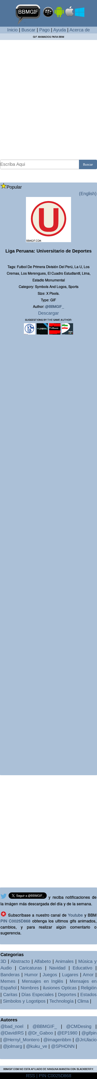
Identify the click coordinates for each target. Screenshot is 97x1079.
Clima (83, 1001)
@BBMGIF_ (54, 306)
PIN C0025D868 (15, 921)
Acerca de (79, 29)
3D (3, 961)
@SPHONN (62, 1046)
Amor (88, 974)
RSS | (31, 1075)
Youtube (75, 915)
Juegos (50, 974)
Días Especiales (37, 994)
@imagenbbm (57, 1039)
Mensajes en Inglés (42, 981)
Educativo (82, 967)
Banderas (10, 974)
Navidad (57, 967)
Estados (88, 994)
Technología (61, 1001)
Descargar (48, 313)
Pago (44, 29)
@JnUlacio (86, 1039)
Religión (89, 987)
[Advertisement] (48, 99)
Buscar (28, 29)
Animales (64, 961)
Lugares (70, 974)
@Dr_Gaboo (40, 1032)
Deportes (67, 994)
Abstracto (20, 961)
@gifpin (89, 1032)
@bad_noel (11, 1026)
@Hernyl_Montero (21, 1039)
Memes (7, 981)
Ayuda (59, 29)
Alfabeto (42, 961)
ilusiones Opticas (60, 987)
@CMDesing (78, 1026)
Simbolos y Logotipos (24, 1001)
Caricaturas (30, 967)
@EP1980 (67, 1032)
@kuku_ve (36, 1046)
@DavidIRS (12, 1032)
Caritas (10, 994)
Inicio (12, 29)
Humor (31, 974)
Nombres (30, 987)
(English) (88, 193)
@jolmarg (12, 1046)
